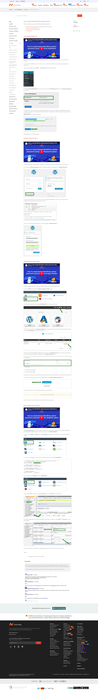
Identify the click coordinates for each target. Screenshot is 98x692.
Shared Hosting (53, 640)
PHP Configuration (13, 45)
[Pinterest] (22, 646)
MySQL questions (12, 85)
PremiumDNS (12, 111)
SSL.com (65, 649)
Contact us (12, 1)
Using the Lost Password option (32, 28)
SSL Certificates (13, 99)
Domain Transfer (53, 626)
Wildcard (65, 656)
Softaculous (26, 65)
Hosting (40, 5)
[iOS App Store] (85, 688)
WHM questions (12, 74)
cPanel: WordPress (34, 9)
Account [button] (86, 5)
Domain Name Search (54, 625)
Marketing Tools (58, 5)
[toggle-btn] (20, 43)
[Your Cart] (81, 1)
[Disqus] (47, 587)
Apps (10, 21)
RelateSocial (80, 646)
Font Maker (79, 656)
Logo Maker (80, 657)
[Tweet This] (77, 31)
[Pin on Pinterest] (79, 31)
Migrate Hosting (67, 644)
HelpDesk (42, 556)
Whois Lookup (53, 633)
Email (51, 5)
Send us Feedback (81, 668)
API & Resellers (12, 106)
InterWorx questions (13, 50)
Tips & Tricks (11, 89)
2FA (64, 636)
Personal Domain (53, 630)
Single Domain (67, 655)
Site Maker (79, 655)
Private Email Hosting (54, 646)
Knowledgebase (18, 9)
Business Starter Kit (82, 641)
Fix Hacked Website (69, 627)
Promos (65, 665)
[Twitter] (10, 646)
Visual (78, 653)
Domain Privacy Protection (13, 37)
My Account (12, 101)
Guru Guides (80, 623)
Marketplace (79, 638)
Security (65, 5)
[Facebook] (14, 646)
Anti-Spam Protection (68, 638)
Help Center (80, 5)
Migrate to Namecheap (54, 648)
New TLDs (52, 627)
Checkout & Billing (13, 31)
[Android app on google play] (77, 688)
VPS (10, 69)
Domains (34, 5)
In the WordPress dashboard (31, 26)
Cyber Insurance (68, 634)
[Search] (88, 1)
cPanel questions (12, 59)
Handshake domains (55, 629)
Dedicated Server (12, 71)
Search (79, 15)
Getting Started (12, 54)
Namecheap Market (54, 631)
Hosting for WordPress (54, 641)
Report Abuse (80, 634)
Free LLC (80, 642)
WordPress (46, 5)
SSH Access (11, 80)
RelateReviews (80, 648)
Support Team (56, 569)
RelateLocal (80, 651)
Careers (79, 663)
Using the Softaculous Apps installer (33, 29)
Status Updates (80, 627)
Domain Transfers (13, 40)
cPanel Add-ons (12, 67)
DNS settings (11, 76)
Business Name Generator (82, 659)
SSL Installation (12, 94)
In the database (29, 30)
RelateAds (80, 649)
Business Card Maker (81, 660)
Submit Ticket (80, 631)
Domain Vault (12, 26)
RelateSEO (80, 645)
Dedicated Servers (53, 645)
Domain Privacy (67, 625)
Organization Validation (68, 651)
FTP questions (12, 83)
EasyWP (11, 24)
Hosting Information (13, 56)
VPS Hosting (52, 644)
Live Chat (79, 633)
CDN (65, 631)
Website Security (68, 626)
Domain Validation (67, 652)
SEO (10, 47)
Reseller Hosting (53, 642)
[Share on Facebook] (74, 31)
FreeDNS (52, 636)
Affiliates (11, 104)
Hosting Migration (12, 87)
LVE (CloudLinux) (12, 78)
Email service (12, 96)
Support (11, 9)
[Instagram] (18, 646)
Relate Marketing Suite (83, 644)
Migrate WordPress (54, 655)
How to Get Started (81, 640)
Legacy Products (13, 108)
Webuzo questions (13, 52)
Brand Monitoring (81, 652)
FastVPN (11, 113)
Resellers (65, 660)
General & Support (13, 28)
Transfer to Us (72, 5)
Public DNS (66, 637)
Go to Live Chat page (60, 608)
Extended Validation (68, 653)
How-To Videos (80, 630)
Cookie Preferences (86, 674)
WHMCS (11, 92)
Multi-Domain (66, 657)
